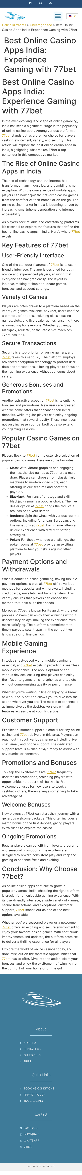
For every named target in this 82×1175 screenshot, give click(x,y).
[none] (72, 16)
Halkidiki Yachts (14, 25)
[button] (58, 16)
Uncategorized (41, 25)
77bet (6, 135)
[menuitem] (72, 16)
